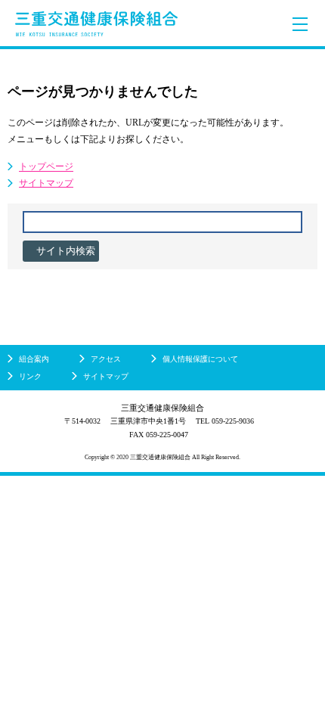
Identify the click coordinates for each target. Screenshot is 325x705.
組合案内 (34, 359)
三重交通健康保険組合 (96, 23)
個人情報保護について (200, 359)
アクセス (106, 359)
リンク (30, 376)
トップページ (46, 167)
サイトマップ (46, 183)
